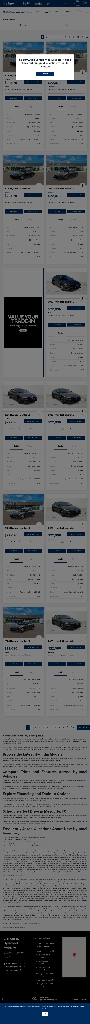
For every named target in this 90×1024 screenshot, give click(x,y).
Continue (45, 74)
